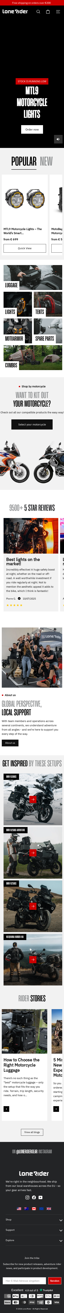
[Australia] (26, 1209)
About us (10, 742)
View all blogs (32, 1132)
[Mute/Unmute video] (58, 139)
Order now (32, 129)
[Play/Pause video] (32, 76)
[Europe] (41, 1209)
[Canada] (34, 1209)
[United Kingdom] (49, 1209)
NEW (46, 162)
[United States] (19, 1209)
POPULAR (23, 162)
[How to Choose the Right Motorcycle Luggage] (24, 1031)
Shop (8, 1219)
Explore (10, 1240)
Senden (54, 1280)
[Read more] (6, 1109)
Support (10, 1229)
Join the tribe (32, 1258)
